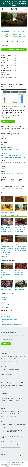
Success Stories (5, 398)
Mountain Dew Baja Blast (17, 157)
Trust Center (16, 457)
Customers (12, 411)
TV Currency (17, 400)
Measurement (5, 372)
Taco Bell (4, 144)
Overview (3, 356)
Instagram (4, 427)
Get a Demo (4, 416)
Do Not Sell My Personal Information (10, 447)
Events (3, 400)
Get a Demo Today (8, 121)
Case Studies (10, 396)
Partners (20, 414)
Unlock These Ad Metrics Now (14, 49)
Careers (19, 411)
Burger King (4, 307)
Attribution (14, 372)
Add (8, 172)
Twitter (10, 150)
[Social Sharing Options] (2, 28)
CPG (15, 359)
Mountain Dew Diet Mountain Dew (11, 324)
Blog (17, 396)
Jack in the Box (6, 305)
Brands (10, 356)
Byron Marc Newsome (8, 173)
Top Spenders (11, 383)
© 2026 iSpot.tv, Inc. (6, 455)
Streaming (4, 359)
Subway (3, 300)
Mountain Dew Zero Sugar (9, 319)
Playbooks (9, 400)
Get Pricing (13, 416)
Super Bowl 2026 (5, 385)
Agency (22, 356)
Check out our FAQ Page (14, 188)
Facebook (4, 150)
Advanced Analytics (6, 374)
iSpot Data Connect (6, 361)
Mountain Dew (5, 316)
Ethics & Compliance (6, 457)
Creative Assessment (14, 370)
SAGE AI (16, 361)
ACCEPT (7, 465)
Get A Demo (6, 344)
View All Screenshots (7, 212)
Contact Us (13, 414)
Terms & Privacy (17, 455)
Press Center (5, 414)
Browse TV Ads (21, 383)
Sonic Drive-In (5, 302)
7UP (2, 322)
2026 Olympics (5, 387)
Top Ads (3, 383)
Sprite (3, 314)
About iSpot (4, 411)
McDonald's (4, 297)
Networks (16, 356)
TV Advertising (5, 403)
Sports (10, 359)
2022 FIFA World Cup (17, 385)
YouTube (15, 150)
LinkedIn (22, 425)
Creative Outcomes (17, 398)
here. (21, 444)
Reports (3, 396)
